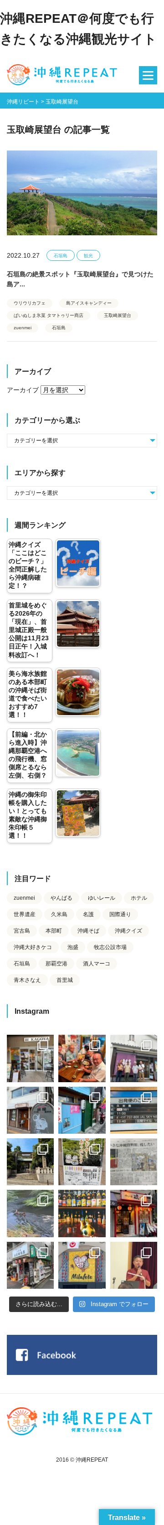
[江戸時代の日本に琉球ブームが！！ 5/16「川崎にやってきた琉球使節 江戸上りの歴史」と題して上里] (133, 1265)
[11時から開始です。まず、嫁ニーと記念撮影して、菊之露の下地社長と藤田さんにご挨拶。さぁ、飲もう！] (81, 1265)
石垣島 (60, 255)
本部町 (54, 931)
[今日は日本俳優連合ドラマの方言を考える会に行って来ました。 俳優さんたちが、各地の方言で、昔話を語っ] (81, 1161)
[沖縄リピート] (64, 75)
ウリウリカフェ (30, 303)
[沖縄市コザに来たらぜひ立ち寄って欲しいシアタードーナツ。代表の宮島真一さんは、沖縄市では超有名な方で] (30, 1110)
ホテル (139, 898)
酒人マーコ (96, 963)
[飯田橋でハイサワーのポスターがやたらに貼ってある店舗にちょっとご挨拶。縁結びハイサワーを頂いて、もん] (30, 1265)
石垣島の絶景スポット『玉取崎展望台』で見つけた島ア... (80, 279)
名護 (88, 914)
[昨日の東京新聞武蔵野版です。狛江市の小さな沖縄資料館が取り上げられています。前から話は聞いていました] (133, 1161)
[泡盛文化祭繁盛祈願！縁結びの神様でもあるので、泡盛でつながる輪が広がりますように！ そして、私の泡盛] (30, 1161)
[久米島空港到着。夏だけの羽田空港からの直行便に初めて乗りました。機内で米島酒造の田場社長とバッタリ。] (133, 1110)
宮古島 (22, 931)
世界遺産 (25, 914)
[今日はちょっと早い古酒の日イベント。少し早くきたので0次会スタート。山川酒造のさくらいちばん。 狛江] (30, 1058)
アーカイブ (23, 390)
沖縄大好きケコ (33, 947)
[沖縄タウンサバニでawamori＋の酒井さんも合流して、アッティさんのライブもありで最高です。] (81, 1058)
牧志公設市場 (110, 947)
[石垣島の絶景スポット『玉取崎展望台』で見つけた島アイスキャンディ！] (82, 195)
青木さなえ (27, 980)
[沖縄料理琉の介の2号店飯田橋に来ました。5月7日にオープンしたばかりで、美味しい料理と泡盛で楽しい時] (133, 1213)
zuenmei (22, 327)
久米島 (59, 914)
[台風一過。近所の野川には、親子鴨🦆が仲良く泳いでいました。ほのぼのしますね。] (30, 1213)
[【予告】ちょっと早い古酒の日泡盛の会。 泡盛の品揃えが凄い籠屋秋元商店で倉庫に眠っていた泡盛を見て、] (133, 1058)
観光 (88, 255)
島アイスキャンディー (89, 303)
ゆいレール (101, 898)
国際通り (120, 914)
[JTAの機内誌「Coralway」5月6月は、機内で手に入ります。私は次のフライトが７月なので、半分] (81, 1213)
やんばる (61, 898)
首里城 (64, 980)
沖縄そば (88, 931)
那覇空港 (56, 963)
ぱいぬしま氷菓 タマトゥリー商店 (48, 315)
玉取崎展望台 (117, 315)
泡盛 (72, 947)
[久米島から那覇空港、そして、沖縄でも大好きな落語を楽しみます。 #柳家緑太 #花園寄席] (81, 1110)
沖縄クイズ (128, 931)
